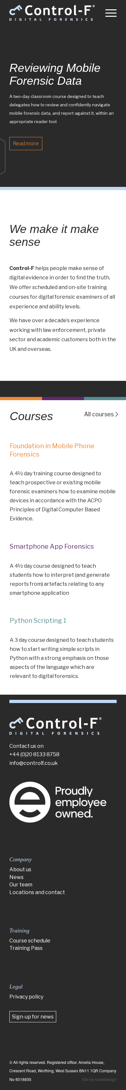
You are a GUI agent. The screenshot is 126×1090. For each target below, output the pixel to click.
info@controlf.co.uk (33, 763)
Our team (20, 885)
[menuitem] (108, 13)
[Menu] (108, 13)
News (16, 877)
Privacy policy (26, 997)
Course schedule (29, 941)
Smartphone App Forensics (52, 546)
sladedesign (106, 1079)
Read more (25, 143)
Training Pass (26, 948)
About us (20, 869)
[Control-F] (52, 13)
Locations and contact (37, 892)
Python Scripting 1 (38, 620)
